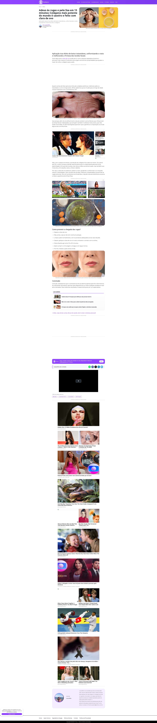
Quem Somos (47, 718)
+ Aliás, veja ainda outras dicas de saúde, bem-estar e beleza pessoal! (74, 313)
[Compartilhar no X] (95, 367)
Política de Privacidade (85, 718)
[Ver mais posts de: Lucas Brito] (40, 26)
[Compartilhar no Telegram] (102, 367)
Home (78, 2)
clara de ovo (66, 58)
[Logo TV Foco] (44, 2)
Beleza (112, 2)
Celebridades (95, 2)
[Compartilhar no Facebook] (92, 367)
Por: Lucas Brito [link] (46, 24)
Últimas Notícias (85, 2)
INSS (116, 2)
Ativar (101, 361)
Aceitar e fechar (12, 714)
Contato (76, 718)
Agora (101, 2)
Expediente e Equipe (57, 718)
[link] (59, 697)
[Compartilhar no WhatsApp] (89, 367)
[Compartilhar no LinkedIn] (99, 367)
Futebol (107, 2)
